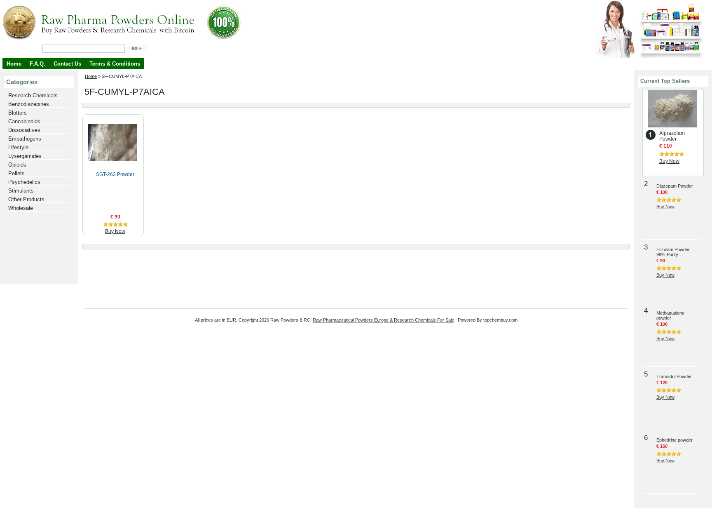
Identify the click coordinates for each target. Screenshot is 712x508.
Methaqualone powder (670, 315)
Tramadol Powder (674, 376)
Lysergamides (25, 156)
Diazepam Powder (674, 185)
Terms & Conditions (114, 64)
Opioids (17, 165)
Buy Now (115, 231)
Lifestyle (18, 147)
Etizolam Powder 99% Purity (673, 252)
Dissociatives (24, 130)
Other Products (26, 199)
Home (14, 64)
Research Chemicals (33, 95)
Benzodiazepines (28, 104)
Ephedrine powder (674, 439)
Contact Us (67, 64)
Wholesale (20, 208)
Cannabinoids (24, 121)
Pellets (16, 173)
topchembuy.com (500, 320)
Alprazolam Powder (672, 136)
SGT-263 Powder (115, 174)
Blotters (17, 113)
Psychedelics (24, 182)
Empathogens (24, 139)
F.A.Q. (37, 64)
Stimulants (21, 191)
